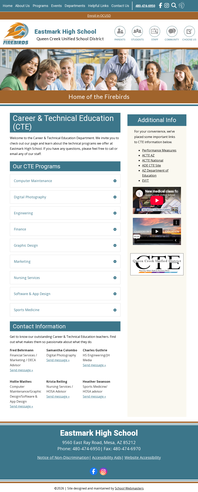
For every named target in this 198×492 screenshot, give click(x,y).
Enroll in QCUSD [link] (99, 16)
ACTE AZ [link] (148, 155)
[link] (160, 6)
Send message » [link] (21, 370)
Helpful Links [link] (98, 6)
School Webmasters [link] (129, 488)
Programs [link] (40, 6)
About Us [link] (22, 6)
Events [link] (56, 6)
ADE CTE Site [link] (151, 165)
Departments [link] (75, 6)
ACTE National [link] (152, 160)
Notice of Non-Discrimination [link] (63, 457)
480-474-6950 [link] (145, 6)
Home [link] (8, 6)
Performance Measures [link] (159, 150)
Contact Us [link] (120, 6)
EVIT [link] (145, 180)
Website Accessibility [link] (143, 457)
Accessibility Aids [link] (106, 457)
